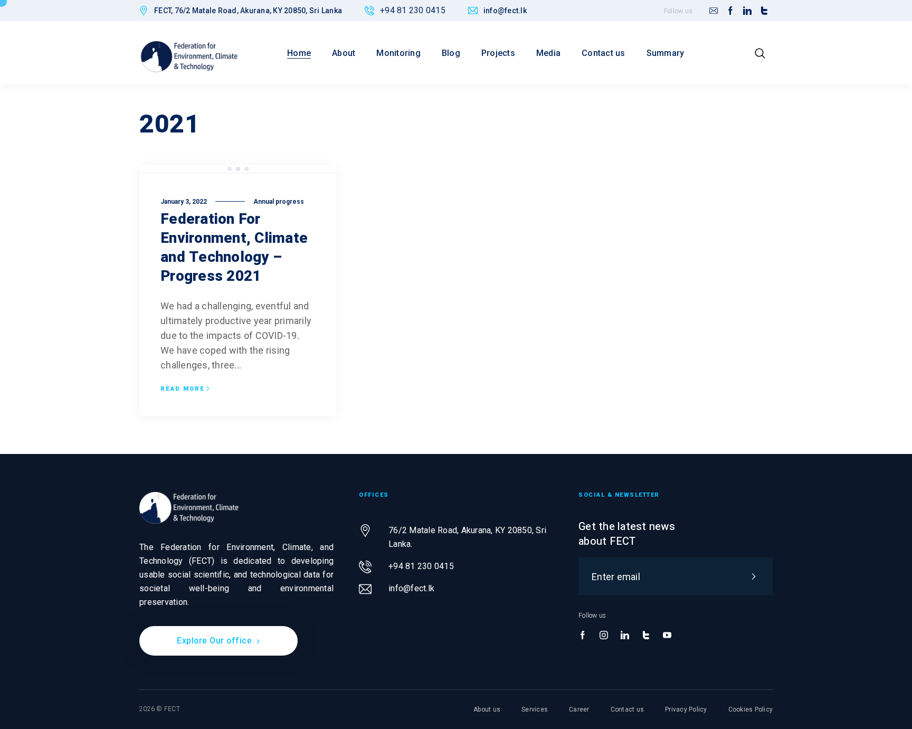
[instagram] (603, 635)
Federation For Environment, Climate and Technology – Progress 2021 (234, 248)
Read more (182, 389)
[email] (713, 11)
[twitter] (764, 11)
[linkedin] (747, 11)
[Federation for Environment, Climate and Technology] (189, 56)
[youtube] (667, 635)
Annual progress (278, 201)
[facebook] (730, 11)
